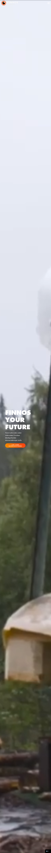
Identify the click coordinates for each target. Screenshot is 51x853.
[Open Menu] (49, 3)
